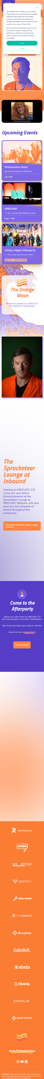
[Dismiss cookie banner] (37, 7)
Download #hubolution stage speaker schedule (21, 526)
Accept (22, 43)
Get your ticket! (22, 645)
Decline (22, 48)
